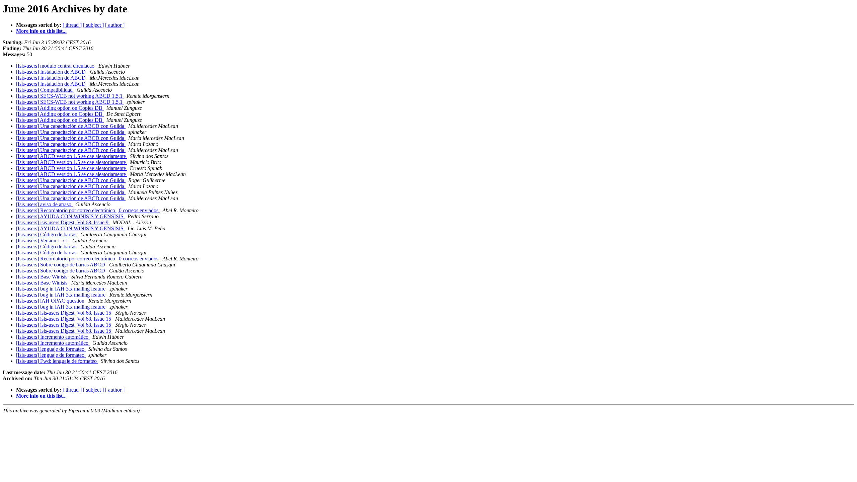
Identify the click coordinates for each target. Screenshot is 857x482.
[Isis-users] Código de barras (47, 234)
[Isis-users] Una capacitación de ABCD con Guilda (71, 126)
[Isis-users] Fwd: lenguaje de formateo (57, 361)
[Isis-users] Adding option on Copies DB (60, 108)
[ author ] (115, 25)
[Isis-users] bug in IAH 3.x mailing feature (61, 289)
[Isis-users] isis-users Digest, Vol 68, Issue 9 (63, 222)
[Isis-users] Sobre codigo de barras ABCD (61, 264)
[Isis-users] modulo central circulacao (56, 66)
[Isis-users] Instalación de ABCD (51, 72)
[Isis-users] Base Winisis (42, 276)
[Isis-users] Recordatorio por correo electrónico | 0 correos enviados (88, 210)
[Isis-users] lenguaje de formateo (51, 349)
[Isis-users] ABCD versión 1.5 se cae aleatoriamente (71, 156)
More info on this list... (41, 31)
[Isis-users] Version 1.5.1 (43, 240)
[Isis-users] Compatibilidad (45, 90)
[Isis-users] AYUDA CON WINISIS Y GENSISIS (70, 216)
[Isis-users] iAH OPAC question (51, 301)
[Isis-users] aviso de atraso (44, 204)
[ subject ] (93, 25)
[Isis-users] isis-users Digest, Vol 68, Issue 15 (64, 313)
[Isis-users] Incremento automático (53, 337)
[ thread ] (72, 25)
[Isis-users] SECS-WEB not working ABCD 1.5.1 (70, 96)
